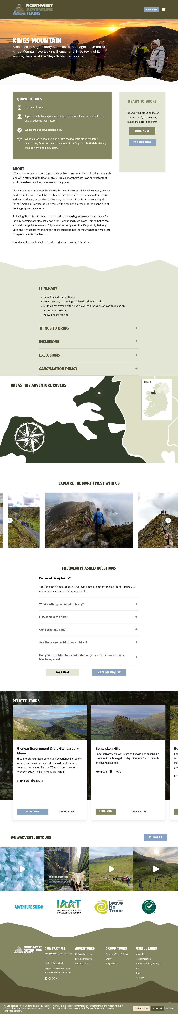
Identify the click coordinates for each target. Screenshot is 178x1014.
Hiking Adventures (83, 954)
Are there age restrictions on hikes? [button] (63, 642)
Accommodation (143, 959)
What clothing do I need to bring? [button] (61, 604)
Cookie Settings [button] (141, 1008)
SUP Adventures (82, 964)
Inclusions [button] (49, 341)
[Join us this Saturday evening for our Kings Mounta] (66, 869)
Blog (138, 973)
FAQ (138, 968)
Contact (140, 978)
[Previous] (10, 520)
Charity (109, 959)
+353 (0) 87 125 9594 (54, 963)
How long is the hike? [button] (53, 617)
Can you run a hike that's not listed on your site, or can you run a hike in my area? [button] (82, 657)
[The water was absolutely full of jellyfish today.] (22, 869)
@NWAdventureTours (31, 837)
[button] (163, 9)
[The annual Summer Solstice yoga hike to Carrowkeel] (156, 869)
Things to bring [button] (54, 328)
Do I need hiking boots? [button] (55, 578)
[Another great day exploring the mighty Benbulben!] (111, 869)
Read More (169, 1008)
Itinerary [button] (48, 288)
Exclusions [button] (49, 355)
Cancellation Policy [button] (58, 368)
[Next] (168, 520)
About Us (140, 954)
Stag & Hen (111, 964)
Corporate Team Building (117, 954)
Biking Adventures (83, 959)
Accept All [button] (157, 1008)
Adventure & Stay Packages (149, 964)
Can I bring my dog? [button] (52, 629)
